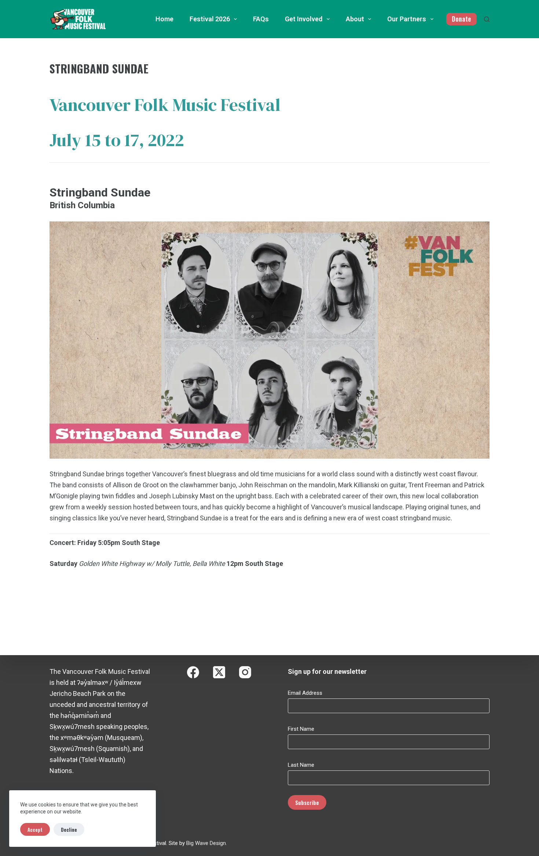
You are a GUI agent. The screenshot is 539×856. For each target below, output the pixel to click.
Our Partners (406, 19)
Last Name (301, 765)
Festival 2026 (210, 19)
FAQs (261, 19)
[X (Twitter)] (219, 672)
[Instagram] (245, 672)
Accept (35, 829)
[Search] (486, 19)
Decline (69, 829)
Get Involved (303, 19)
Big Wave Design (206, 843)
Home (164, 19)
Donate (461, 19)
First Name (301, 729)
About (355, 19)
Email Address (305, 693)
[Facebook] (193, 672)
